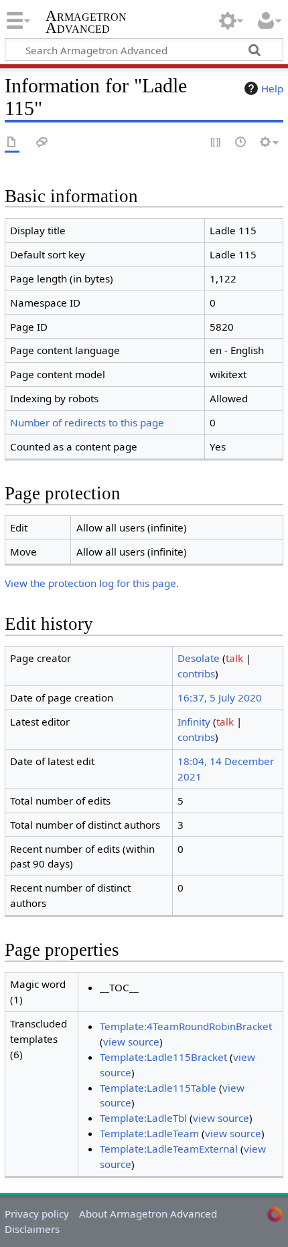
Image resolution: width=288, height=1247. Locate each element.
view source (131, 1041)
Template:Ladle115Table (158, 1087)
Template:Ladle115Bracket (163, 1057)
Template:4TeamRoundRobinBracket (186, 1026)
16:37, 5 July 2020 (219, 697)
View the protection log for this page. (92, 583)
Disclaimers (32, 1229)
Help (272, 88)
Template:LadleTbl (143, 1118)
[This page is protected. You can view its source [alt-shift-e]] (216, 143)
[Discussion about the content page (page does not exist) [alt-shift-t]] (42, 143)
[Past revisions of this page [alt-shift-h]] (241, 143)
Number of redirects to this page (87, 422)
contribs (196, 673)
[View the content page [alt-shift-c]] (12, 143)
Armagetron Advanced (86, 23)
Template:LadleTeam (149, 1133)
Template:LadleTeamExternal (169, 1148)
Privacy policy (37, 1213)
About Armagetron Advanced (148, 1213)
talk (234, 658)
